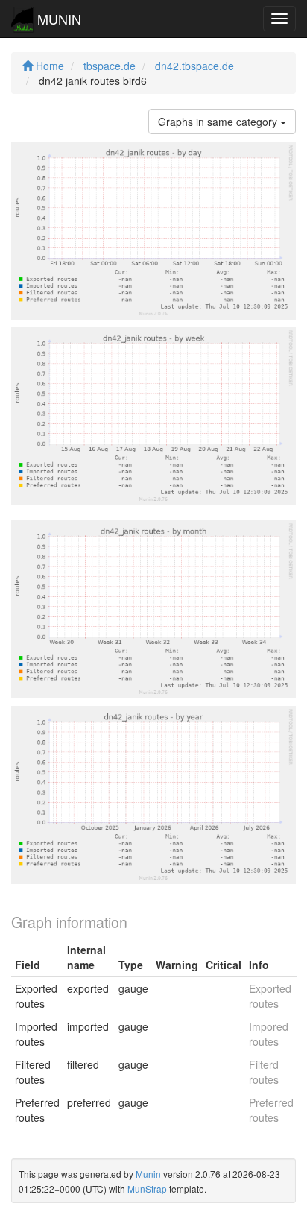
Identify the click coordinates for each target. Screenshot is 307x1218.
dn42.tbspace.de (194, 65)
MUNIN (59, 18)
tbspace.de (109, 65)
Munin (148, 1173)
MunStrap (147, 1188)
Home (48, 65)
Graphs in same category (219, 121)
